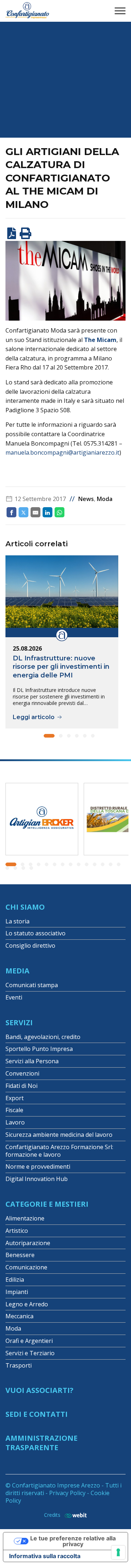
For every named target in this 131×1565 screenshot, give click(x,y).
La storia (17, 921)
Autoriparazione (27, 1243)
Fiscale (14, 1110)
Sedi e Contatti (36, 1414)
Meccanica (19, 1316)
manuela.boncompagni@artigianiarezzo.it (62, 452)
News (86, 499)
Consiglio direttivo (30, 946)
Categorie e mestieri (46, 1204)
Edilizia (14, 1280)
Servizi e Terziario (30, 1353)
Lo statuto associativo (35, 933)
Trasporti (18, 1365)
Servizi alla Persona (32, 1061)
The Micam (100, 340)
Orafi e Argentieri (29, 1341)
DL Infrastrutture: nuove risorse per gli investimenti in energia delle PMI (61, 666)
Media (17, 971)
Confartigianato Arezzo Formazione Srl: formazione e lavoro (59, 1151)
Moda (104, 499)
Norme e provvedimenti (37, 1166)
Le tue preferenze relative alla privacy (73, 1541)
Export (14, 1098)
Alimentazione (24, 1218)
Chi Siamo (25, 907)
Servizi (19, 1022)
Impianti (16, 1292)
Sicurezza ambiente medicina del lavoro (58, 1135)
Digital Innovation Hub (36, 1179)
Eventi (13, 997)
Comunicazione (26, 1267)
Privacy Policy (67, 1493)
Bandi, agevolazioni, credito (42, 1037)
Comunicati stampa (31, 985)
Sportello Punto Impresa (39, 1049)
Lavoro (15, 1122)
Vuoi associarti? (39, 1390)
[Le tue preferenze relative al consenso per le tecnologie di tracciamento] (118, 1552)
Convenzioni (22, 1073)
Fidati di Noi (21, 1086)
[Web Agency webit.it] (73, 1515)
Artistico (16, 1231)
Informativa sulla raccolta (44, 1556)
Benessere (20, 1255)
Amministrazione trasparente (41, 1442)
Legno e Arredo (26, 1304)
